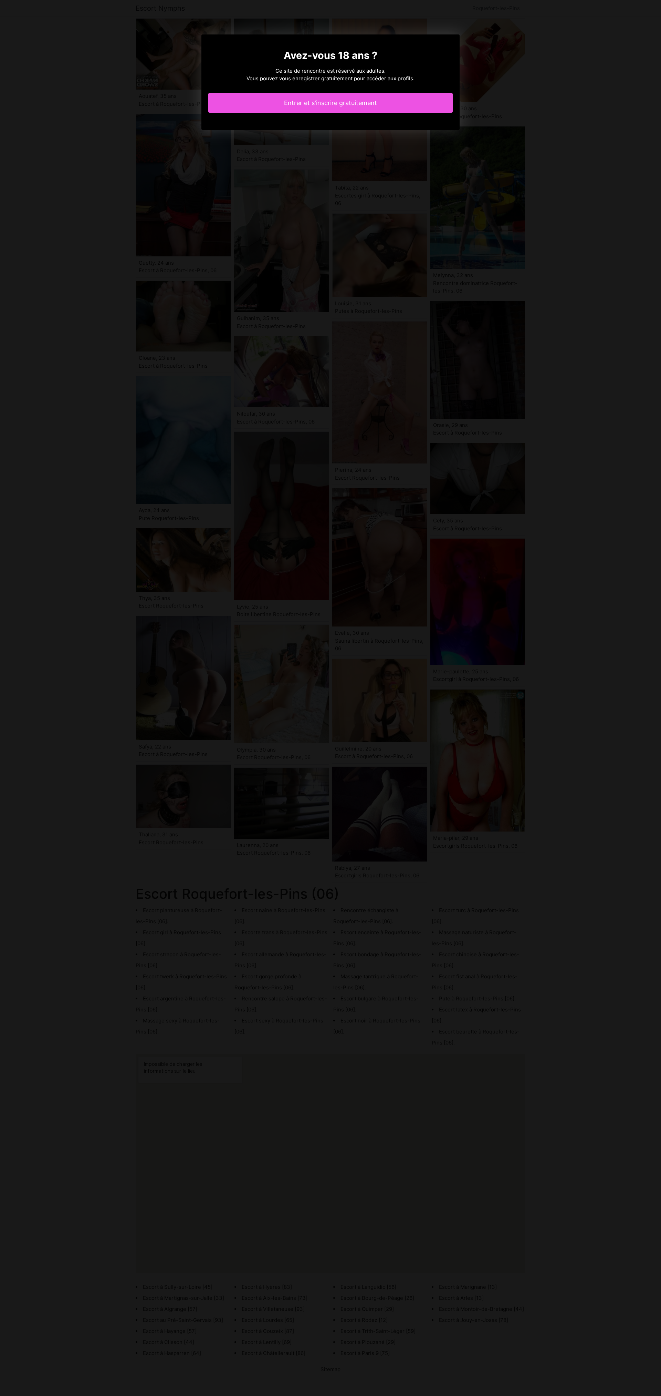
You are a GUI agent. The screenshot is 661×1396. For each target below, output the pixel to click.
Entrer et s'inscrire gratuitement (330, 102)
